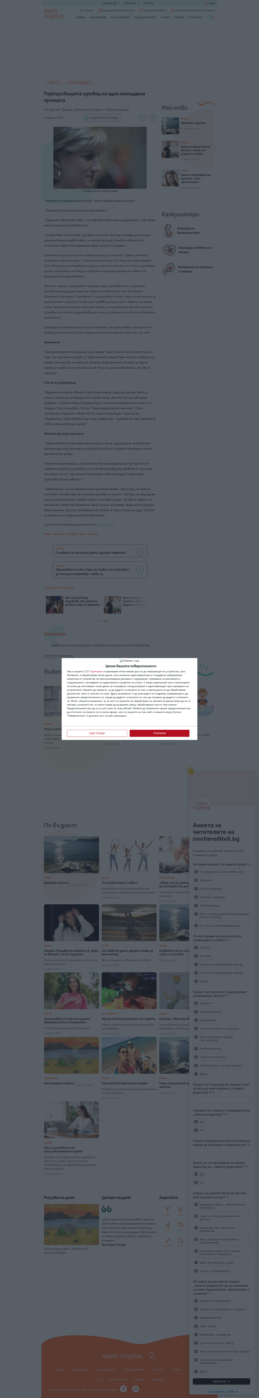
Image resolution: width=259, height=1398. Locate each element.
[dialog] (129, 699)
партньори (96, 671)
